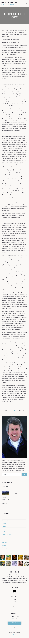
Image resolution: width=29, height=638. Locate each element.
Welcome (4, 497)
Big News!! (4, 503)
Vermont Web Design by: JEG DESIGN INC (14, 634)
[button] (26, 3)
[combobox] (11, 474)
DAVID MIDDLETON (9, 2)
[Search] (24, 474)
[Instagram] (14, 627)
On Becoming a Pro (6, 486)
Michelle (12, 492)
